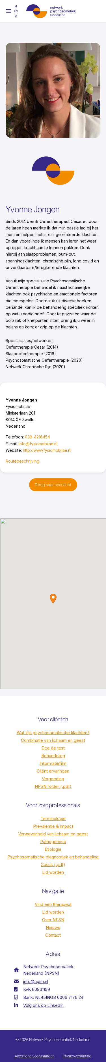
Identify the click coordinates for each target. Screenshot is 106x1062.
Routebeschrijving (22, 461)
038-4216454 (37, 436)
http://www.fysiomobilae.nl (47, 450)
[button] (53, 484)
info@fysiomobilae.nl (38, 443)
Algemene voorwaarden (35, 1056)
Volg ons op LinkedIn (43, 1005)
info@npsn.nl (35, 981)
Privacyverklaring (77, 1056)
